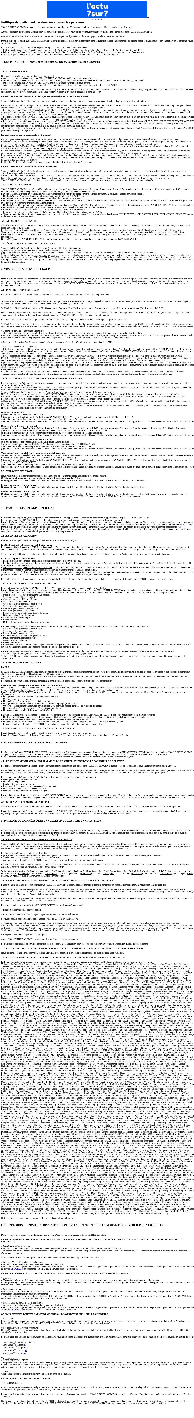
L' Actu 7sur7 (98, 19)
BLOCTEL (78, 496)
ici (180, 527)
